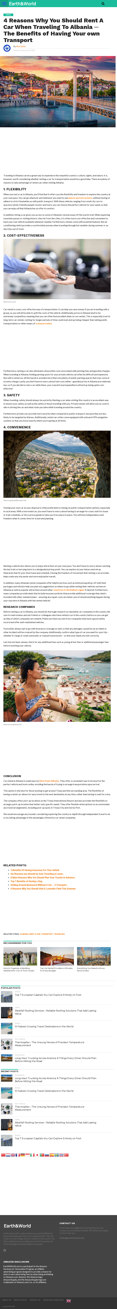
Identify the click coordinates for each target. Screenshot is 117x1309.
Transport (47, 934)
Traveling (59, 934)
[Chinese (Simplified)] (3, 1154)
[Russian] (47, 1154)
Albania (24, 934)
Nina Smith (21, 46)
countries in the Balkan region (69, 589)
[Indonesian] (27, 1154)
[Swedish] (56, 1154)
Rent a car (34, 934)
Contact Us (35, 1300)
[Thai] (61, 1154)
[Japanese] (37, 1154)
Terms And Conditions (53, 1300)
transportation (44, 323)
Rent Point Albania (49, 780)
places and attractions (80, 197)
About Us (6, 1300)
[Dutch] (8, 1154)
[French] (18, 1154)
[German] (22, 1154)
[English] (13, 1154)
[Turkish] (66, 1154)
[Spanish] (52, 1154)
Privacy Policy (20, 1300)
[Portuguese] (42, 1154)
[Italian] (32, 1154)
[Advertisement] (57, 153)
